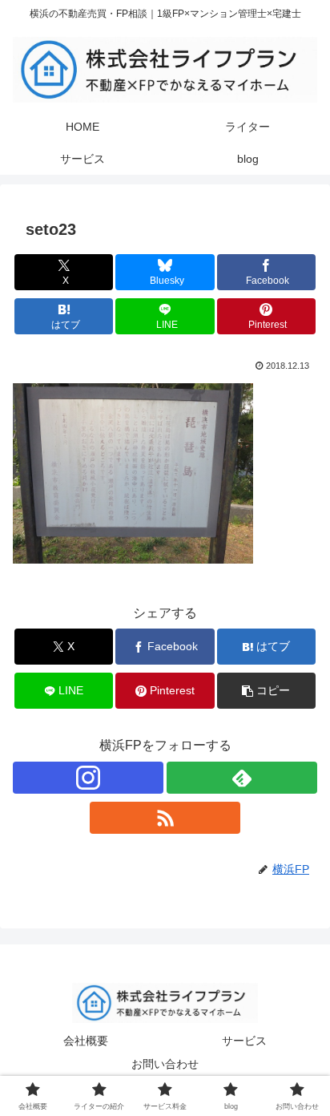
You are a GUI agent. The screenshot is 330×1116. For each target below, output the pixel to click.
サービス (244, 1040)
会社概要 (85, 1040)
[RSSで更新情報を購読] (165, 818)
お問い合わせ (165, 1063)
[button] (266, 691)
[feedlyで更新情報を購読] (242, 778)
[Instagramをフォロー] (88, 778)
